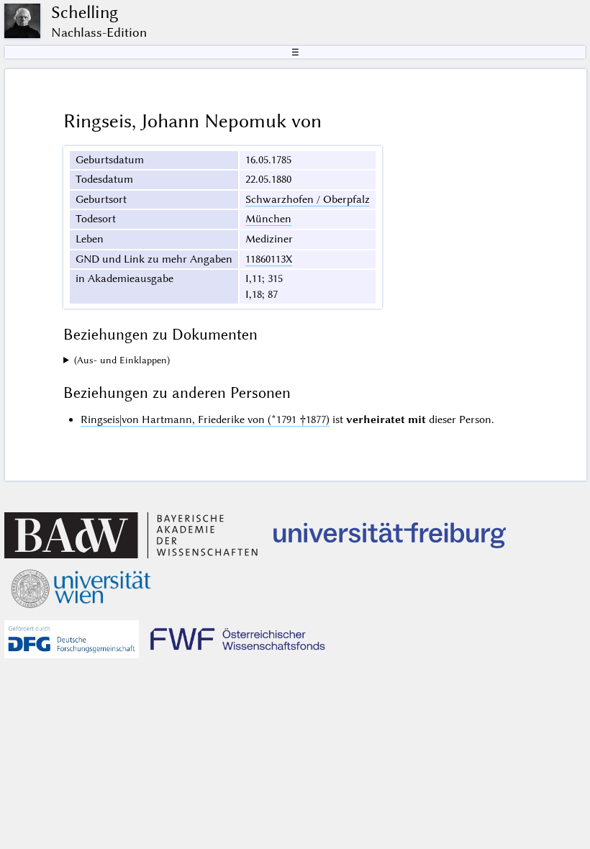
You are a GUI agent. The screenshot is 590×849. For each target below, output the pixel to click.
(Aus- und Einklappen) (122, 360)
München (268, 218)
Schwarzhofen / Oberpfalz (307, 199)
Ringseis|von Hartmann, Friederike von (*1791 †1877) (205, 419)
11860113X (268, 259)
